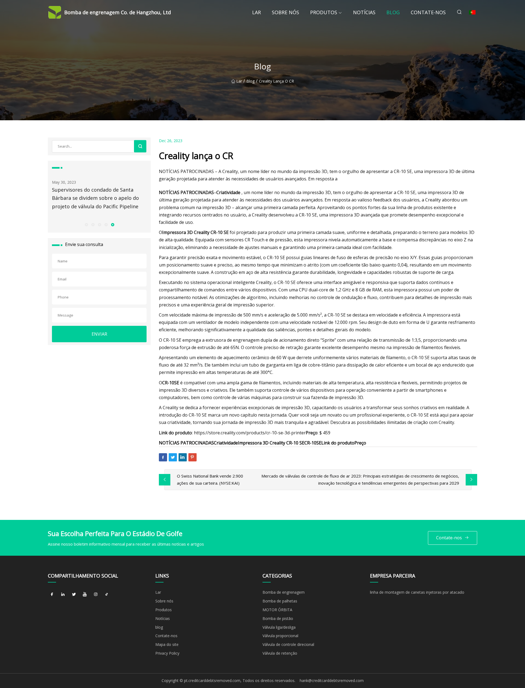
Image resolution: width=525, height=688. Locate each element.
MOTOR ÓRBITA (277, 609)
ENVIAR (99, 334)
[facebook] (52, 594)
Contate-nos (428, 12)
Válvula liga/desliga (279, 627)
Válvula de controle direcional (288, 644)
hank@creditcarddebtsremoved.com (332, 680)
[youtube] (85, 594)
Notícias (364, 12)
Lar (256, 12)
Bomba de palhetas (279, 601)
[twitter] (74, 594)
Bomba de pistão (277, 618)
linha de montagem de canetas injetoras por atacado (417, 592)
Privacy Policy (167, 653)
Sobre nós (285, 12)
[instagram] (96, 594)
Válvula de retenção (279, 653)
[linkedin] (63, 594)
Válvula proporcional (280, 635)
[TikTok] (107, 594)
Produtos (323, 12)
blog (393, 12)
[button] (86, 224)
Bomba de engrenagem (283, 592)
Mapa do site (167, 644)
